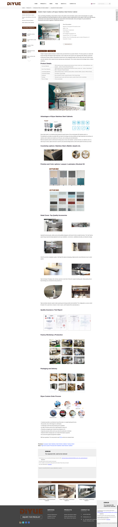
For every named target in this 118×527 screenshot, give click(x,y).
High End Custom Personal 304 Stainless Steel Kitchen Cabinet (56, 445)
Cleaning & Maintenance (52, 514)
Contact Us (73, 3)
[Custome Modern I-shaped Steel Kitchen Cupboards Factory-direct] (47, 491)
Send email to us (68, 44)
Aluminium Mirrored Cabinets (27, 20)
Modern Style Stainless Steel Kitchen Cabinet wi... (67, 500)
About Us (63, 3)
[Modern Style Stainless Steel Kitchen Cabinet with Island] (67, 491)
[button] (29, 31)
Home (36, 3)
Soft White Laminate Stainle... (31, 35)
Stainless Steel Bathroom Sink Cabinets (29, 18)
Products (43, 3)
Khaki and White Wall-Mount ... (31, 57)
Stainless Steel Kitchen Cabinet (41, 7)
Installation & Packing (51, 516)
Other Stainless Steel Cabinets (28, 22)
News (51, 3)
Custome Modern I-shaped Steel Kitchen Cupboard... (47, 500)
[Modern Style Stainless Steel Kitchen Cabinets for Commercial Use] (87, 491)
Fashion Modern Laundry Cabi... (31, 40)
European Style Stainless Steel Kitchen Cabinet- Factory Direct (58, 444)
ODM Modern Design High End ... (31, 51)
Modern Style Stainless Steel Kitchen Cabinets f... (86, 500)
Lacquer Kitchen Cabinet (57, 7)
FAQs (56, 3)
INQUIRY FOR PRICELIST (31, 517)
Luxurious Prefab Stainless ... (30, 46)
